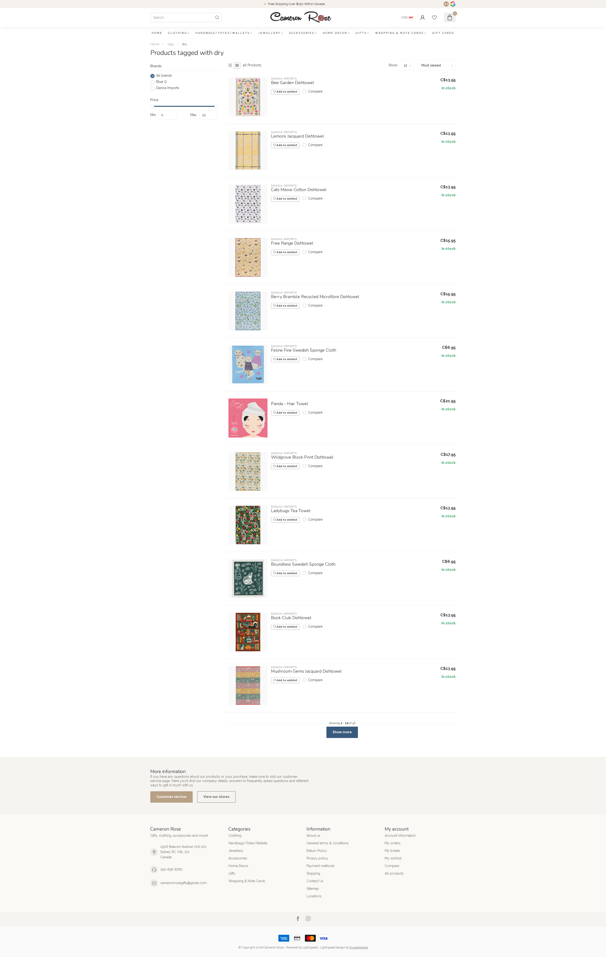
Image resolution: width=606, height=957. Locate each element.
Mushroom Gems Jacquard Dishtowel (306, 671)
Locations (314, 896)
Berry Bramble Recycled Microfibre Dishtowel (315, 297)
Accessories (301, 33)
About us (313, 835)
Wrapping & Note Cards (399, 33)
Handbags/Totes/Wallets (223, 33)
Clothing (177, 33)
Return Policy (317, 851)
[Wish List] (434, 17)
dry (184, 44)
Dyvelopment (359, 947)
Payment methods (320, 866)
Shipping (313, 873)
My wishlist (393, 858)
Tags (170, 44)
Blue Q (161, 82)
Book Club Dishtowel (291, 618)
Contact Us (315, 881)
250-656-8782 (171, 869)
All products (394, 873)
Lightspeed (310, 947)
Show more (342, 732)
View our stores (216, 797)
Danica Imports (167, 88)
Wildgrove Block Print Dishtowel (302, 457)
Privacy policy (317, 858)
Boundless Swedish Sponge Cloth (303, 564)
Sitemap (313, 888)
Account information (400, 835)
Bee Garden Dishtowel (292, 82)
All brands (164, 76)
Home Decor (335, 33)
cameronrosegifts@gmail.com (183, 883)
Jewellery (269, 33)
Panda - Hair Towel (289, 404)
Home (157, 33)
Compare (315, 91)
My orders (393, 843)
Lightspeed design (332, 947)
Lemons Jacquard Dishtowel (297, 136)
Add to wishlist (286, 91)
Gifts (361, 33)
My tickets (392, 851)
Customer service (171, 797)
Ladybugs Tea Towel (291, 511)
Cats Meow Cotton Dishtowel (299, 189)
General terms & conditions (328, 843)
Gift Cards (443, 33)
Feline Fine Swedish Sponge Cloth (303, 350)
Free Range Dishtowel (292, 243)
